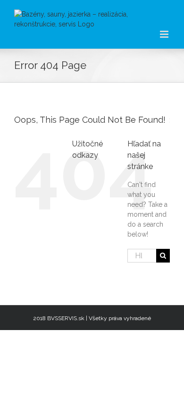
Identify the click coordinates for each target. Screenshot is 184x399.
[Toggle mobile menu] (165, 34)
